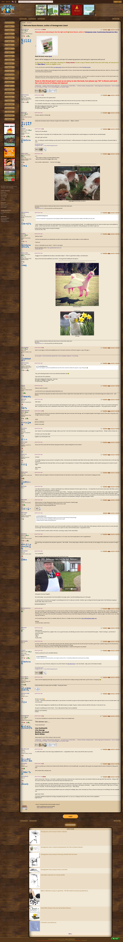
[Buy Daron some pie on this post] (109, 677)
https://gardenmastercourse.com (54, 247)
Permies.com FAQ (39, 249)
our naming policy (57, 67)
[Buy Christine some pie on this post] (109, 693)
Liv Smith (23, 233)
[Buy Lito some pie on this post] (109, 763)
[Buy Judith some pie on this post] (109, 95)
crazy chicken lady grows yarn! (50, 145)
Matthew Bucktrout (26, 608)
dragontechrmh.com (39, 208)
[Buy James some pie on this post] (109, 112)
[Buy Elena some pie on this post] (109, 551)
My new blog (75, 355)
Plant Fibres (41, 64)
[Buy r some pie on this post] (109, 129)
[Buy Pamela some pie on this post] (109, 472)
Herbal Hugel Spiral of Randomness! (103, 85)
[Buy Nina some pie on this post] (109, 385)
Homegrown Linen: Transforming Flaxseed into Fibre (101, 32)
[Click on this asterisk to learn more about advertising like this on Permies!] (95, 15)
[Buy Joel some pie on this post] (109, 486)
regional (9, 78)
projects (9, 100)
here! (50, 56)
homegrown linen (38, 145)
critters (9, 30)
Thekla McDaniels (25, 410)
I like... (22, 38)
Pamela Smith (24, 472)
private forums (9, 115)
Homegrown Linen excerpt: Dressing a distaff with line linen (59, 854)
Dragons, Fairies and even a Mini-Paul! (51, 85)
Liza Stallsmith (24, 776)
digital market (9, 104)
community (9, 59)
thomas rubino (24, 153)
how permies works (39, 144)
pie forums (9, 111)
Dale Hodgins (24, 512)
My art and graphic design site (65, 355)
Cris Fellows (24, 428)
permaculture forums (9, 22)
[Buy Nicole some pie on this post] (109, 29)
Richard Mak (24, 499)
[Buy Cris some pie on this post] (109, 428)
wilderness (9, 63)
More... (70, 933)
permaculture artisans (9, 74)
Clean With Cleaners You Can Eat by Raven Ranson (56, 908)
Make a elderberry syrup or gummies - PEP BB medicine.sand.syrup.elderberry (64, 890)
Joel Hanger (24, 486)
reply (70, 816)
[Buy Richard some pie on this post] (109, 500)
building (9, 33)
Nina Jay (23, 385)
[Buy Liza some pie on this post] (109, 776)
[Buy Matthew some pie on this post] (109, 608)
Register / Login (117, 1)
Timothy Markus (25, 212)
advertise (43, 940)
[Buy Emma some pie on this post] (109, 454)
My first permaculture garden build (50, 355)
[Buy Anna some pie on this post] (109, 641)
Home (3, 1)
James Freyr (24, 112)
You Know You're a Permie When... (68, 85)
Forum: (24, 22)
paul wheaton (78, 940)
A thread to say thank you (48, 922)
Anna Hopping (24, 641)
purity (9, 52)
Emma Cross (24, 454)
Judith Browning (25, 94)
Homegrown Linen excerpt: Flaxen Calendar (54, 831)
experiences (9, 89)
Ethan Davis (24, 627)
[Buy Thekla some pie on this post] (109, 411)
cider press (9, 97)
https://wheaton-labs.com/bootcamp (45, 807)
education (9, 82)
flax (75, 404)
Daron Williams (24, 676)
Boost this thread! (70, 825)
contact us (38, 940)
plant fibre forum (71, 663)
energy (9, 41)
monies (9, 45)
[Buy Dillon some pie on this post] (109, 442)
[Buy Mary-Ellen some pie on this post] (109, 749)
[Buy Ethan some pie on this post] (109, 628)
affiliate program (49, 940)
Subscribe (8, 1)
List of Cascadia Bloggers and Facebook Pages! (58, 87)
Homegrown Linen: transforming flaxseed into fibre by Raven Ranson (62, 847)
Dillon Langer (24, 442)
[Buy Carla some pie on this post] (109, 534)
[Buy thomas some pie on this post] (109, 154)
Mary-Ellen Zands (25, 748)
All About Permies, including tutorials (85, 85)
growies (9, 26)
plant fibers (29, 22)
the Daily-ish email (86, 67)
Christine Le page (25, 693)
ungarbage (9, 56)
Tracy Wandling (24, 347)
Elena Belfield (24, 550)
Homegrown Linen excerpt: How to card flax (54, 869)
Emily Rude (23, 399)
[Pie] (13, 2)
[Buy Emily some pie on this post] (109, 399)
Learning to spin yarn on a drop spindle (53, 875)
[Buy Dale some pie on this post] (109, 513)
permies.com (9, 108)
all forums (9, 119)
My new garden (38, 355)
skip (9, 85)
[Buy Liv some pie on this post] (109, 234)
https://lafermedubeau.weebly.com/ (89, 618)
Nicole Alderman (25, 29)
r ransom (23, 128)
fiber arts (9, 67)
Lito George (24, 763)
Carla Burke (24, 533)
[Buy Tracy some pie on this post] (109, 347)
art (9, 71)
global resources (9, 93)
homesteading (9, 37)
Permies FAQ (38, 85)
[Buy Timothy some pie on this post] (109, 212)
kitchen (9, 48)
